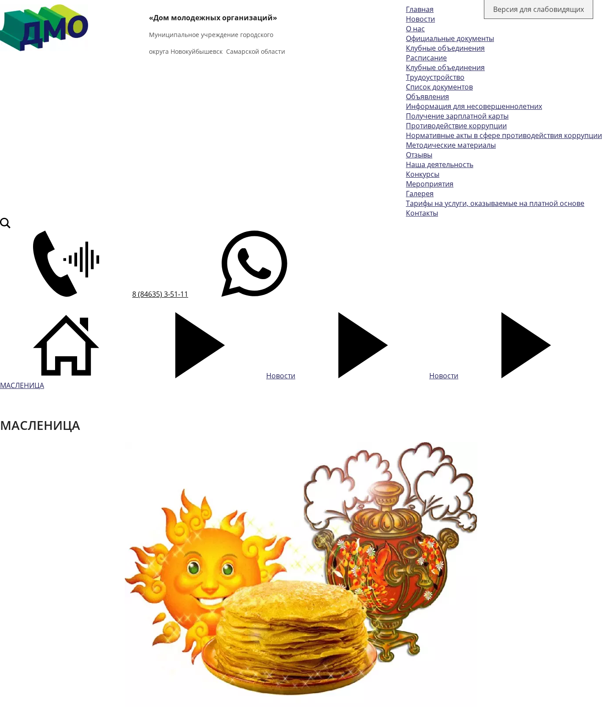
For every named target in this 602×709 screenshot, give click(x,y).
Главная (420, 9)
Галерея (420, 193)
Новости (420, 19)
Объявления (427, 96)
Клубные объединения (445, 48)
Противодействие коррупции (456, 126)
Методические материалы (451, 145)
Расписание (426, 58)
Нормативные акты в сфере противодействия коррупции (504, 135)
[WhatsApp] (254, 294)
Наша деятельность (439, 164)
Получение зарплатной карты (457, 116)
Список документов (439, 87)
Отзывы (419, 155)
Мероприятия (429, 184)
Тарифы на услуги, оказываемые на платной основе (495, 203)
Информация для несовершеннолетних (474, 106)
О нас (415, 29)
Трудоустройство (435, 77)
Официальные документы (450, 38)
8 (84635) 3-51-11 (160, 294)
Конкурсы (422, 174)
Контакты (422, 213)
